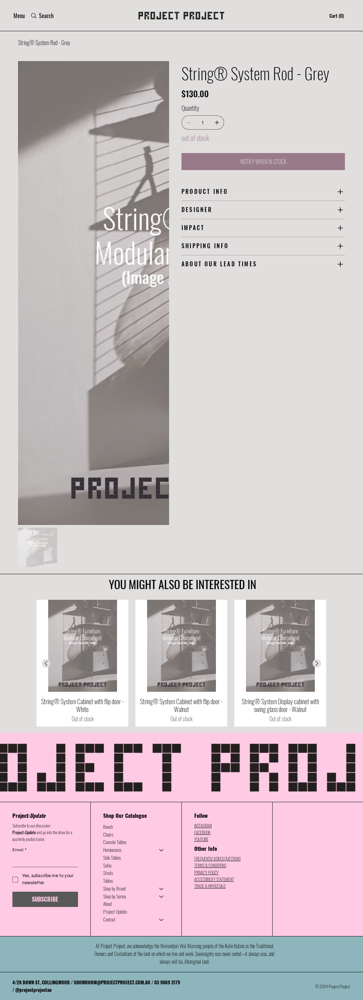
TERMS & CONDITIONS (210, 603)
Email (19, 587)
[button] (19, 15)
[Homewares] (162, 588)
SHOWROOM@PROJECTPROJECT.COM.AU (112, 719)
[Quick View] (82, 383)
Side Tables (112, 595)
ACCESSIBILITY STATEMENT (214, 617)
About (107, 641)
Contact (109, 657)
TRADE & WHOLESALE (210, 623)
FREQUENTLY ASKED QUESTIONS (217, 596)
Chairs (108, 572)
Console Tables (115, 579)
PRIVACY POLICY (206, 610)
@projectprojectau (33, 727)
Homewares (112, 587)
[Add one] (217, 122)
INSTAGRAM (203, 563)
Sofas (107, 603)
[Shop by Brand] (162, 626)
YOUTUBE (201, 577)
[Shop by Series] (162, 634)
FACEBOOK (202, 570)
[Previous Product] (46, 401)
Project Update (115, 649)
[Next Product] (317, 401)
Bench (108, 564)
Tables (108, 618)
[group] (181, 400)
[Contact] (162, 657)
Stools (108, 610)
